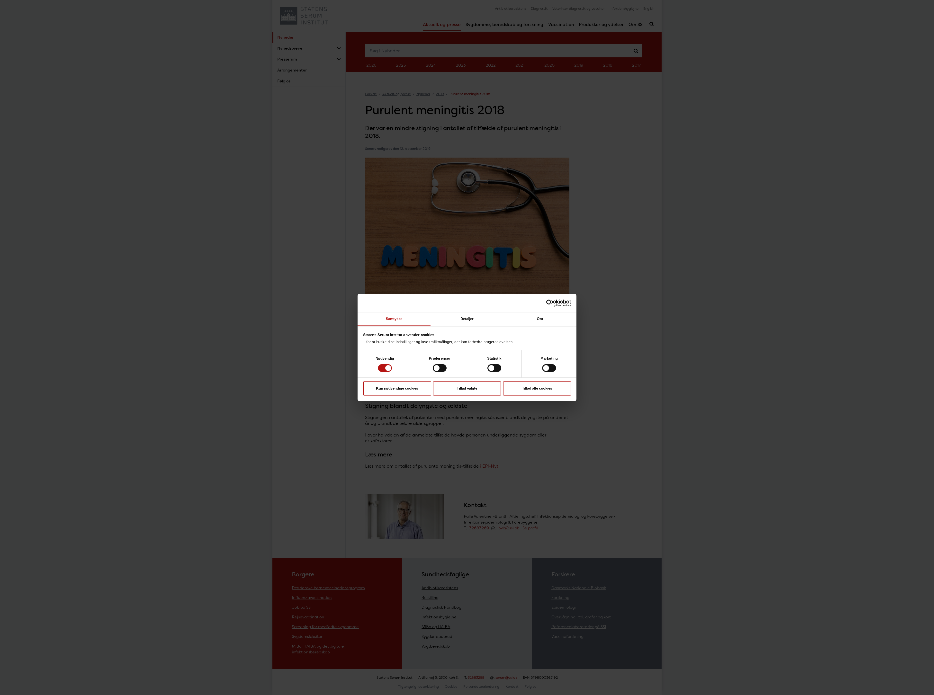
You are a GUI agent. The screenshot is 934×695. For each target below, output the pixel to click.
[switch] (440, 368)
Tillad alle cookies (537, 388)
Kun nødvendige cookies (397, 388)
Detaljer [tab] (467, 319)
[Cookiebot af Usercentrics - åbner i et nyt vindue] (550, 303)
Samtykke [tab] (394, 319)
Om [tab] (540, 319)
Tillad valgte (467, 388)
